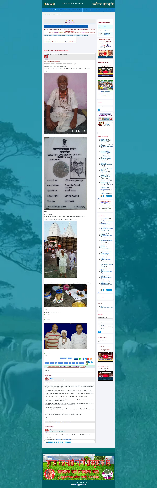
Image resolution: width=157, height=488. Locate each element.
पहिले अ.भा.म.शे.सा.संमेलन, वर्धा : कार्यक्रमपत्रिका (105, 183)
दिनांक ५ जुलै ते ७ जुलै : (49, 426)
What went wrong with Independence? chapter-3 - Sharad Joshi (106, 152)
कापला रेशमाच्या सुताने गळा (105, 189)
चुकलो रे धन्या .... (103, 246)
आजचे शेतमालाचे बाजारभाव (105, 149)
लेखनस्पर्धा (63, 35)
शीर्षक (105, 26)
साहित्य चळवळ (69, 11)
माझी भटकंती (82, 363)
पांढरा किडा (102, 273)
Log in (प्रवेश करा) (63, 366)
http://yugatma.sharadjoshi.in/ (78, 484)
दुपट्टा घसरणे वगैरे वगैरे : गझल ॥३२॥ (106, 277)
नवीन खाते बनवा (103, 325)
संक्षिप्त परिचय (116, 11)
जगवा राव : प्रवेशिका (104, 254)
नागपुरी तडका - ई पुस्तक (104, 140)
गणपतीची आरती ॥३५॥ (104, 172)
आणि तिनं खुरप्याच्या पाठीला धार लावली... (107, 271)
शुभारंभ (102, 145)
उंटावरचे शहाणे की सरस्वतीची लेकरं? (106, 251)
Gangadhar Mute (63, 358)
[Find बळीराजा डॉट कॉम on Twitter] (108, 118)
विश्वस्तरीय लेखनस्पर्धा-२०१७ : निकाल (106, 240)
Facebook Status (59, 10)
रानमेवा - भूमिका (103, 150)
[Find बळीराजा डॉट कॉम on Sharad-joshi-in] (100, 118)
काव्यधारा (71, 35)
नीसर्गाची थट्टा (103, 234)
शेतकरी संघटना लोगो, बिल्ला (105, 178)
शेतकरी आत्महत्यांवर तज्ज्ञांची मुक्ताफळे (106, 235)
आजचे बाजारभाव (51, 10)
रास (101, 279)
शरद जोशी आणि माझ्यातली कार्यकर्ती (106, 190)
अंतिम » (70, 442)
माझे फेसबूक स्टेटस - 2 (104, 155)
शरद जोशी (102, 270)
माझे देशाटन (66, 363)
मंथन (95, 11)
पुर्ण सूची (99, 198)
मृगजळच (102, 276)
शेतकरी (50, 26)
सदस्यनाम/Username (102, 317)
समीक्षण (56, 26)
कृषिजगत (79, 455)
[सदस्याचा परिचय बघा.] (46, 57)
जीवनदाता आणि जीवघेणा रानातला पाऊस (107, 221)
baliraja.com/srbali (105, 95)
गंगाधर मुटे (46, 54)
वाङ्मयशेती (68, 35)
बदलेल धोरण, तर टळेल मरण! (105, 227)
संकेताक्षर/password (102, 322)
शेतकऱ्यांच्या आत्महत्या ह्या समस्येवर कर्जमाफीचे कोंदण (106, 256)
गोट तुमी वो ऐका (103, 287)
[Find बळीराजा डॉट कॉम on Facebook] (105, 118)
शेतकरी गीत (65, 26)
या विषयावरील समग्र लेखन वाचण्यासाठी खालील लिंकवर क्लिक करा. (105, 93)
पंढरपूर (56, 363)
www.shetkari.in (102, 47)
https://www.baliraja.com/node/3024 (61, 41)
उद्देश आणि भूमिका (103, 166)
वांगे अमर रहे (81, 26)
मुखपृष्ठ (44, 10)
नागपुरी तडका (80, 35)
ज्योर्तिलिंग (51, 363)
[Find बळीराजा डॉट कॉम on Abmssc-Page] (103, 118)
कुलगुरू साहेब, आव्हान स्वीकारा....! (106, 156)
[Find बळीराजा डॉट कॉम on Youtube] (110, 118)
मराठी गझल (76, 35)
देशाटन (86, 26)
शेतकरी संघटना (101, 11)
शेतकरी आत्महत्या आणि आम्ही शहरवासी (106, 284)
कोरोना (88, 11)
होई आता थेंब (102, 258)
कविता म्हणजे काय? (107, 30)
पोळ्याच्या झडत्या (103, 141)
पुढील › (66, 442)
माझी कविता (71, 26)
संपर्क (94, 455)
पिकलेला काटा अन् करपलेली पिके (106, 275)
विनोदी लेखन (86, 35)
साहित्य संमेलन (62, 455)
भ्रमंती (73, 363)
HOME (46, 26)
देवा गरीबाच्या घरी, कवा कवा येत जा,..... (106, 259)
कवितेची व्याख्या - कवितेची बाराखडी (107, 34)
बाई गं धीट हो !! (103, 242)
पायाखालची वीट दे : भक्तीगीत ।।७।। (106, 180)
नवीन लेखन (46, 35)
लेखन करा (102, 306)
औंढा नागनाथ (47, 363)
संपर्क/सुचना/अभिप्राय (104, 163)
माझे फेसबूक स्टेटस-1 (104, 139)
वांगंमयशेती (108, 122)
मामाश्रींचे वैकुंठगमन (48, 375)
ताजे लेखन (50, 35)
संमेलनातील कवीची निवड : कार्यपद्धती (106, 238)
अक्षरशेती (59, 35)
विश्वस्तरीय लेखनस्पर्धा (76, 10)
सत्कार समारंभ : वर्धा (104, 171)
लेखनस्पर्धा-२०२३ (77, 11)
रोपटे (101, 247)
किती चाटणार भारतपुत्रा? (104, 193)
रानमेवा (76, 26)
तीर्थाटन (77, 363)
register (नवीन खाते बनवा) (74, 366)
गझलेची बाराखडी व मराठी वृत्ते (105, 187)
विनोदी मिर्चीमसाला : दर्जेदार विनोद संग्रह (107, 146)
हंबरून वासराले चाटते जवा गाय (105, 176)
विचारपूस (102, 170)
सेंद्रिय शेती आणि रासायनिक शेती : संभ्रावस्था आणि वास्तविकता (106, 143)
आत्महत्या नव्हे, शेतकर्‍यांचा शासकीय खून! (107, 264)
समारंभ (60, 26)
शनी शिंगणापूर (60, 363)
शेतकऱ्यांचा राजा (107, 10)
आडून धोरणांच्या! (103, 269)
